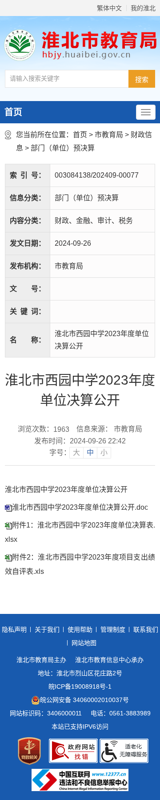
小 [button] (104, 452)
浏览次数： (43, 429)
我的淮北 (143, 8)
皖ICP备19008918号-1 (80, 686)
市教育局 (109, 134)
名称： (27, 340)
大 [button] (76, 452)
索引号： (27, 175)
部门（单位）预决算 (63, 148)
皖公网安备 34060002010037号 (84, 699)
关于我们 (47, 629)
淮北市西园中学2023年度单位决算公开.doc (80, 507)
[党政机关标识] (29, 751)
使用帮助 (80, 629)
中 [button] (90, 452)
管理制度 (112, 629)
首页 (13, 112)
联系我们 (145, 629)
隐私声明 (14, 629)
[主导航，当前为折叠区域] (146, 112)
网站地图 (84, 642)
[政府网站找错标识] (73, 751)
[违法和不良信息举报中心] (80, 780)
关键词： (27, 311)
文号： (27, 288)
